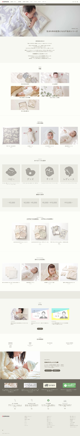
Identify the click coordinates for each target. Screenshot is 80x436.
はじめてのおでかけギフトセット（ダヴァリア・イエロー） (40, 243)
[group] (40, 21)
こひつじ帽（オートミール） (49, 146)
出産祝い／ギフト (13, 1)
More (15, 408)
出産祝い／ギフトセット (28, 416)
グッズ (35, 1)
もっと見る (40, 328)
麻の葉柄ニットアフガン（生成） (50, 282)
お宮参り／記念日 (26, 1)
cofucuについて (48, 370)
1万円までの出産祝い (33, 219)
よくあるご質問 (72, 422)
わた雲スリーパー (30, 146)
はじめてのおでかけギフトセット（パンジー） (21, 242)
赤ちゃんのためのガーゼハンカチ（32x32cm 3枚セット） (11, 282)
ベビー (31, 1)
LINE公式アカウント (69, 390)
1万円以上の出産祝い (47, 219)
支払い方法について (73, 417)
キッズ (39, 1)
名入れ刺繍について (11, 391)
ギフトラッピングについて (51, 425)
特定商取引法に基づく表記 (74, 425)
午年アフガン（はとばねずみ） (11, 146)
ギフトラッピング (30, 391)
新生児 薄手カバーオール (69, 146)
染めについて (49, 419)
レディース (44, 1)
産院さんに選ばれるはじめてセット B (69, 282)
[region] (40, 21)
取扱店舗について (56, 370)
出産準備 (19, 1)
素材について (49, 417)
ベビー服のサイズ (49, 422)
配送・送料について (49, 390)
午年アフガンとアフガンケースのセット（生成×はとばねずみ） (59, 243)
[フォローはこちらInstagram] (2, 430)
